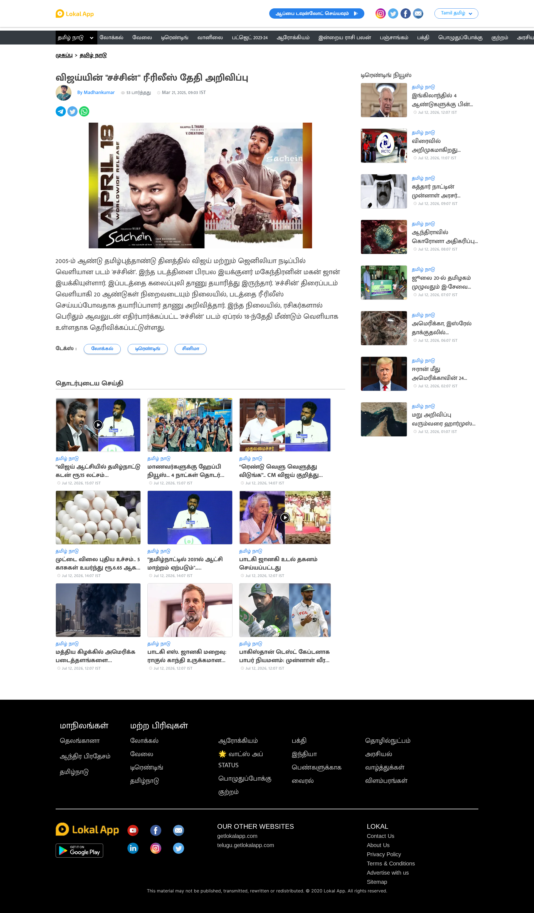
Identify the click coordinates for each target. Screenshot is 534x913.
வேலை (141, 754)
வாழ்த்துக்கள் (384, 767)
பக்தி (299, 740)
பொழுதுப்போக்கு (244, 778)
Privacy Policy (384, 854)
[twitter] (73, 114)
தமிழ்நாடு (74, 772)
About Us (378, 845)
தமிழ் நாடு (71, 37)
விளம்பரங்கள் (386, 780)
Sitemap (377, 882)
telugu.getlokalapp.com (245, 845)
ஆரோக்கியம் (238, 740)
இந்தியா (304, 754)
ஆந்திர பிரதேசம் (85, 756)
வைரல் (303, 780)
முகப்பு (64, 55)
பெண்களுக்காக (317, 767)
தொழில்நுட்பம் (388, 740)
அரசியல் (378, 754)
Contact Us (380, 836)
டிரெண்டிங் (146, 767)
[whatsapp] (85, 114)
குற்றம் (228, 792)
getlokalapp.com (237, 836)
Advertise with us (388, 873)
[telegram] (61, 114)
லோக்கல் (144, 740)
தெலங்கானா (80, 740)
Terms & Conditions (391, 863)
